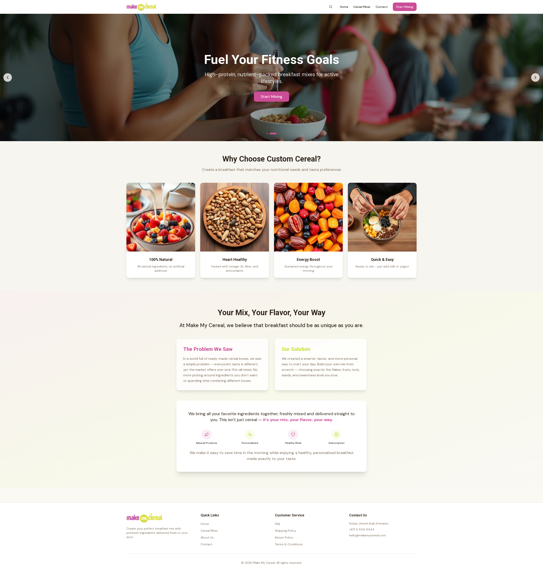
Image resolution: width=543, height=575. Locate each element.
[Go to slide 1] (267, 133)
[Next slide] (535, 77)
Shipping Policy (285, 531)
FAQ (277, 524)
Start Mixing (404, 7)
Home (344, 7)
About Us (207, 537)
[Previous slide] (7, 77)
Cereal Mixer (362, 7)
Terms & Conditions (289, 544)
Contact (382, 7)
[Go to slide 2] (273, 133)
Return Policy (284, 537)
